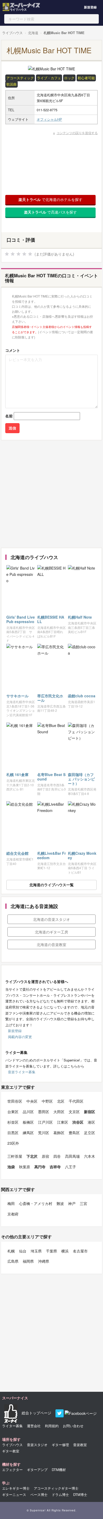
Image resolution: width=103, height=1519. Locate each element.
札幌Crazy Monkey (82, 855)
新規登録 (90, 7)
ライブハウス (12, 32)
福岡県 (28, 1261)
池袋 (11, 1166)
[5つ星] (30, 254)
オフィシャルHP (49, 119)
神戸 (72, 1203)
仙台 (22, 1251)
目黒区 (12, 1132)
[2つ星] (12, 254)
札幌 (11, 1251)
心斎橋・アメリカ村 (35, 1203)
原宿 (45, 1156)
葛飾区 (58, 1132)
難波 (60, 1203)
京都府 (12, 1214)
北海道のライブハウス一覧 (51, 884)
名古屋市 (80, 1251)
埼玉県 (36, 1251)
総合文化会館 (17, 853)
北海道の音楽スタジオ (51, 919)
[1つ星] (7, 254)
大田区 (58, 1111)
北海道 (33, 32)
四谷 (57, 1156)
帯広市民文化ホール (50, 698)
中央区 (32, 1101)
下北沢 (32, 1156)
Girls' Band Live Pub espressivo (20, 619)
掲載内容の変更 (20, 1036)
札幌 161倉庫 (17, 774)
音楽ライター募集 (21, 1071)
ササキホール (17, 695)
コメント (12, 350)
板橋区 (28, 1122)
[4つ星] (24, 254)
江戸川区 (45, 1122)
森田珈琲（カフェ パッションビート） (81, 779)
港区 (91, 1122)
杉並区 (12, 1122)
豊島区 (74, 1132)
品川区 (28, 1111)
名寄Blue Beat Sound (51, 777)
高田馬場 (72, 1156)
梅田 (11, 1203)
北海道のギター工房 (51, 931)
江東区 (62, 1122)
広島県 (12, 1261)
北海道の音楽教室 (51, 944)
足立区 (89, 1132)
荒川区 (43, 1132)
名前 (9, 415)
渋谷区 (77, 1122)
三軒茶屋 (14, 1156)
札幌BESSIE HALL (50, 619)
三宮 (83, 1203)
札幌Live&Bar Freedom (51, 855)
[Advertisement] (51, 494)
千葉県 (51, 1251)
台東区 (12, 1111)
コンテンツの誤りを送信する (77, 132)
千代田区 (76, 1101)
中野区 (47, 1101)
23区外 (13, 1143)
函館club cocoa (81, 695)
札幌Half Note (80, 617)
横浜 (65, 1251)
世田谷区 (14, 1101)
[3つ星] (18, 254)
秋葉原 (24, 1166)
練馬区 (28, 1132)
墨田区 (43, 1111)
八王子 (70, 1166)
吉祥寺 (55, 1166)
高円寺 (39, 1166)
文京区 (74, 1111)
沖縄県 (43, 1261)
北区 (60, 1101)
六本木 (89, 1156)
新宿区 (89, 1111)
